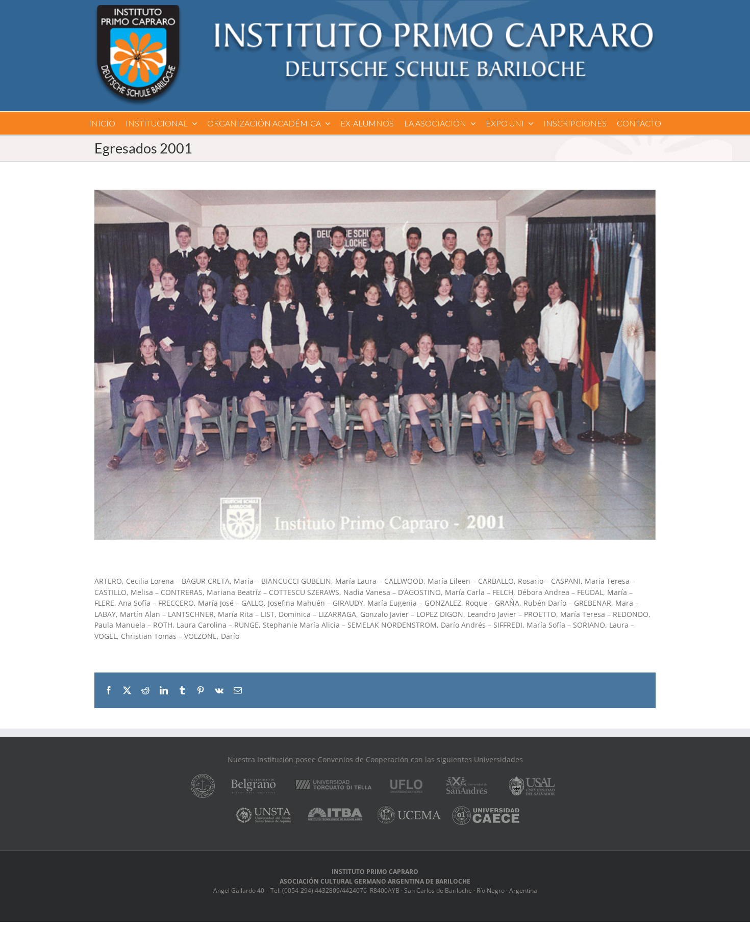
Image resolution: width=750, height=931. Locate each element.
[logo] (375, 8)
